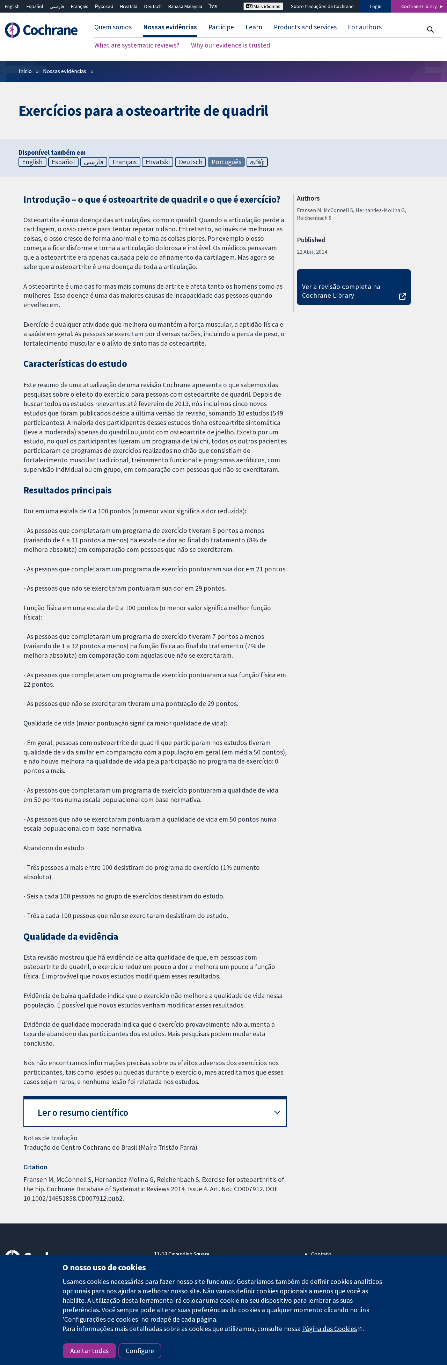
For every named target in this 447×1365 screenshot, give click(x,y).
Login (375, 6)
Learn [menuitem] (254, 27)
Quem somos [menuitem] (113, 27)
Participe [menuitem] (221, 27)
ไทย (213, 6)
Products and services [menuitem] (305, 27)
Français (79, 6)
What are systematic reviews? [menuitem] (136, 45)
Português (226, 162)
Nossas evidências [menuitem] (170, 27)
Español (35, 6)
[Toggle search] (430, 29)
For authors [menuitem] (365, 27)
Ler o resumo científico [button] (83, 1112)
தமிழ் (257, 162)
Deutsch (153, 6)
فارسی (57, 6)
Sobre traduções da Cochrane (322, 6)
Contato (321, 1253)
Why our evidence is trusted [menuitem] (230, 45)
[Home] (44, 30)
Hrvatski (128, 6)
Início (25, 70)
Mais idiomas (266, 6)
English (12, 6)
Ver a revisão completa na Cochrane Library (341, 290)
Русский (104, 6)
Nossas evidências (64, 70)
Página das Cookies (329, 1328)
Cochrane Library (419, 6)
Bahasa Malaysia (185, 6)
